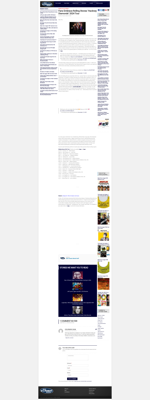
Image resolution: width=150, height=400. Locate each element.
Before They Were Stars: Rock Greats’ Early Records (77, 315)
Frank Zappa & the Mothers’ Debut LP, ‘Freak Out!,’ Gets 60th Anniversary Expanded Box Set (48, 68)
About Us (66, 388)
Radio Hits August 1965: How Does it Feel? (48, 73)
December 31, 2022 (82, 112)
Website (68, 372)
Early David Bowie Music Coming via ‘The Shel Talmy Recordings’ (48, 85)
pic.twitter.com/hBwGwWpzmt (67, 110)
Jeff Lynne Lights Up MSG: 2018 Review (47, 14)
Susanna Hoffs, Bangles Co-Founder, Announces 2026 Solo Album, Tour (47, 37)
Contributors (67, 392)
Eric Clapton (100, 321)
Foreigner (99, 326)
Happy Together (101, 328)
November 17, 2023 (82, 73)
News (67, 8)
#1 (96, 329)
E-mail (68, 368)
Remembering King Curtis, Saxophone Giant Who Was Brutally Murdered (48, 94)
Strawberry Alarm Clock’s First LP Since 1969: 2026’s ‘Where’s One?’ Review (48, 88)
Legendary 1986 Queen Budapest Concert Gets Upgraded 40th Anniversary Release (48, 17)
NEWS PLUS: (61, 8)
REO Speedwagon (101, 334)
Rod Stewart (100, 338)
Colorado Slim (70, 329)
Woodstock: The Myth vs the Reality (47, 71)
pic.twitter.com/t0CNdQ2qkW (89, 58)
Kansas (99, 329)
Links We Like (91, 390)
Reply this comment (69, 337)
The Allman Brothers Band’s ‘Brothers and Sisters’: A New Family (48, 65)
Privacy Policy (91, 393)
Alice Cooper (100, 317)
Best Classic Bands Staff (65, 15)
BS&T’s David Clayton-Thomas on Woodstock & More (46, 60)
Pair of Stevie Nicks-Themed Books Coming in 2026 (77, 280)
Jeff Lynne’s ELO (101, 331)
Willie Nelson (100, 333)
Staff (65, 390)
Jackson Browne (101, 318)
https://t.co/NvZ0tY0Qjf (89, 70)
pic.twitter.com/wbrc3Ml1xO (66, 71)
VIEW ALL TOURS (101, 315)
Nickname (69, 363)
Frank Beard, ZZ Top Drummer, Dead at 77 (48, 39)
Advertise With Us (92, 388)
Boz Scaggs (100, 336)
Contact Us (91, 392)
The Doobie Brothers (102, 323)
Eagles (99, 325)
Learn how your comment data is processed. (83, 381)
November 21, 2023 (82, 59)
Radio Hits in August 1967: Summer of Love (48, 25)
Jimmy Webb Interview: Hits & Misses (47, 62)
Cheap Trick (100, 320)
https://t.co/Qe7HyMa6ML (76, 56)
